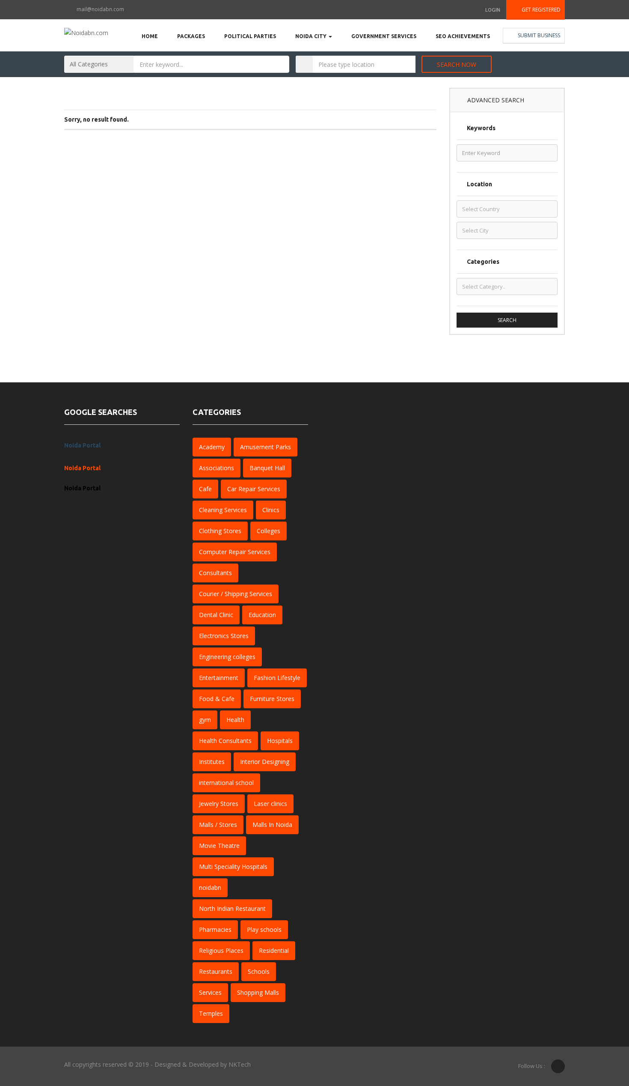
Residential (274, 950)
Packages (191, 36)
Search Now (456, 64)
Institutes (212, 762)
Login (492, 9)
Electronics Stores (224, 636)
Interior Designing (264, 762)
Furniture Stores (272, 699)
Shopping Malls (258, 992)
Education (262, 615)
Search (507, 320)
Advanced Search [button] (495, 100)
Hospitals (280, 741)
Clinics (270, 510)
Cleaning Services (223, 510)
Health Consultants (225, 741)
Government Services (383, 36)
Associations (216, 468)
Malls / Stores (218, 824)
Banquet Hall (267, 468)
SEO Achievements (463, 36)
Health (235, 720)
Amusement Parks (265, 447)
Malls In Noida (272, 824)
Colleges (268, 531)
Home (150, 36)
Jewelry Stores (218, 804)
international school (226, 783)
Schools (259, 971)
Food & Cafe (216, 699)
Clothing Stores (220, 531)
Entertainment (218, 678)
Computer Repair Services (234, 552)
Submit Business (538, 35)
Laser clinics (270, 804)
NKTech (239, 1064)
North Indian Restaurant (232, 908)
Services (210, 992)
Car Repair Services (253, 489)
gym (205, 720)
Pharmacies (215, 929)
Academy (212, 447)
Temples (211, 1013)
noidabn (210, 887)
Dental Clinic (216, 615)
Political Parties (250, 36)
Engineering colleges (227, 657)
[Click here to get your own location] (407, 64)
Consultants (215, 573)
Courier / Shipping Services (235, 594)
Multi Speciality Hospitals (233, 866)
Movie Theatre (219, 845)
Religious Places (221, 950)
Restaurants (215, 971)
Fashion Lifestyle (277, 678)
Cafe (205, 489)
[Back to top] (601, 1032)
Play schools (264, 929)
